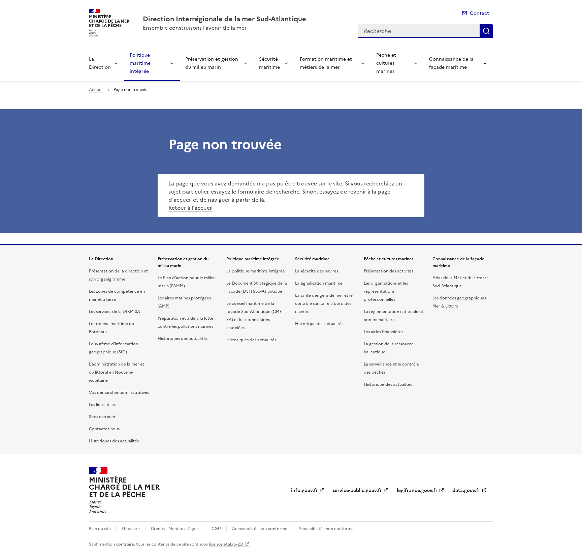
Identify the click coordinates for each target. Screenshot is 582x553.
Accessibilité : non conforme (259, 529)
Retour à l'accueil (190, 208)
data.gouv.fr (466, 490)
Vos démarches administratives (119, 392)
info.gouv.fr (304, 490)
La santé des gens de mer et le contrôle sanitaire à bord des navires (324, 303)
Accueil (96, 90)
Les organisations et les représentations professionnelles (386, 291)
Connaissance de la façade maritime (451, 63)
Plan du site (100, 529)
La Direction (100, 63)
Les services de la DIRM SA (114, 312)
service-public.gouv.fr (357, 490)
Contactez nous (104, 429)
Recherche (486, 31)
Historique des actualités (388, 384)
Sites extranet (102, 417)
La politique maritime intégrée (255, 271)
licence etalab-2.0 (226, 544)
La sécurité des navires (316, 271)
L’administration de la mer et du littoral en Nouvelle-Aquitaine (116, 372)
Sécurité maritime (269, 63)
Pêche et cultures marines (386, 63)
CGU (216, 529)
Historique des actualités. (319, 324)
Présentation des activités (388, 271)
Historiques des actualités (114, 441)
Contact (479, 13)
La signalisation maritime (319, 283)
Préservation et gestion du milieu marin (211, 63)
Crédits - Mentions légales (175, 529)
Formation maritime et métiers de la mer (326, 63)
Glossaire (131, 529)
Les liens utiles (102, 405)
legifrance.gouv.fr (417, 490)
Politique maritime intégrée (140, 63)
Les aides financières (383, 332)
